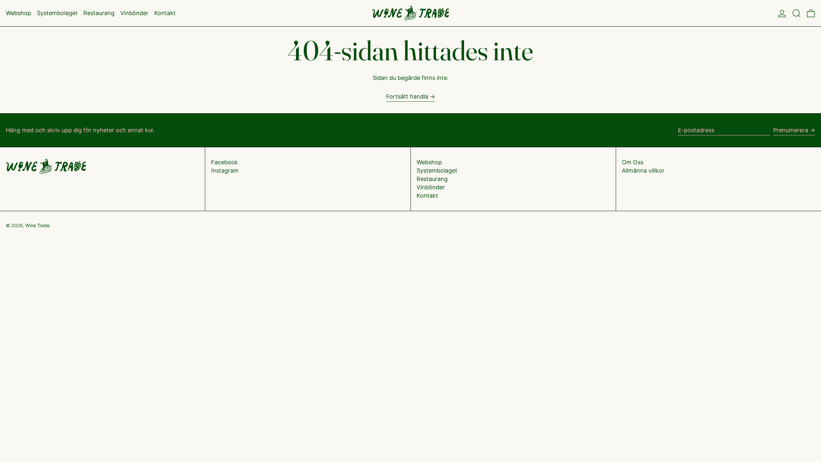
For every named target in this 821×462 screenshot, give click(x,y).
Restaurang (432, 178)
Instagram (225, 170)
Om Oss (632, 162)
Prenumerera (790, 130)
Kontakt (427, 195)
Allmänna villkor (643, 170)
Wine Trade (37, 225)
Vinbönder (431, 187)
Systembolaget (437, 170)
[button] (796, 13)
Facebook (224, 162)
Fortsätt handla (407, 96)
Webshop (429, 162)
